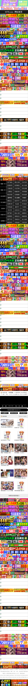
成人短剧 (24, 219)
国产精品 (9, 182)
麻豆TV (17, 207)
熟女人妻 (17, 213)
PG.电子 (23, 413)
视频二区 (3, 190)
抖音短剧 (9, 207)
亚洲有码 (9, 185)
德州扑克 (24, 200)
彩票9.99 (9, 204)
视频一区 (3, 183)
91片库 (10, 210)
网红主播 (17, 182)
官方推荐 (3, 202)
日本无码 (24, 182)
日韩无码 (24, 222)
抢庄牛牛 (17, 200)
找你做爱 (24, 194)
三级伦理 (9, 188)
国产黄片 (9, 213)
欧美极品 (17, 185)
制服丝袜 (17, 191)
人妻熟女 (9, 191)
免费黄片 (24, 213)
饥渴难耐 (17, 194)
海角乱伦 (17, 216)
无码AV (3, 208)
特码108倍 (14, 413)
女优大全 (17, 210)
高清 (16, 406)
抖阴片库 (3, 214)
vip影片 (4, 413)
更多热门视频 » (23, 416)
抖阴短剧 (17, 222)
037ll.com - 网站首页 (13, 12)
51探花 (24, 207)
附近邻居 (9, 194)
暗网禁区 (9, 216)
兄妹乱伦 (17, 219)
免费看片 (3, 221)
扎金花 (17, 204)
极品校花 (9, 222)
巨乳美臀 (24, 188)
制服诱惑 (24, 216)
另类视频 (24, 191)
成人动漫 (24, 185)
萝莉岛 (24, 210)
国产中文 (9, 219)
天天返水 (24, 204)
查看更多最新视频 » (14, 495)
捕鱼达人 (9, 200)
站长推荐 (3, 196)
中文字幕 (17, 188)
